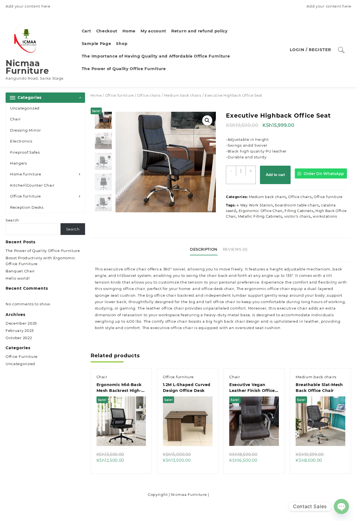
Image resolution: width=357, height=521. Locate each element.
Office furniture (25, 196)
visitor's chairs (297, 216)
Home (96, 95)
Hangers (18, 163)
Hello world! (18, 278)
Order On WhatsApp (323, 173)
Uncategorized (25, 108)
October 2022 (19, 338)
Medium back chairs (182, 95)
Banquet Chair (20, 271)
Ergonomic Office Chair (261, 211)
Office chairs (149, 95)
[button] (207, 120)
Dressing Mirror (25, 130)
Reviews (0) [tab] (235, 249)
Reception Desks (27, 207)
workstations (325, 216)
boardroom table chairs (297, 205)
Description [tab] (204, 249)
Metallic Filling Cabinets (260, 216)
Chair (15, 119)
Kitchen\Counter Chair (32, 185)
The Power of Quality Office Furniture (43, 250)
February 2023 (20, 330)
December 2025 (21, 323)
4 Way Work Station (255, 205)
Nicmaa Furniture (27, 67)
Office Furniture (22, 356)
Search (12, 220)
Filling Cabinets (298, 211)
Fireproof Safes (25, 152)
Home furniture (25, 174)
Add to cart (275, 175)
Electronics (21, 141)
